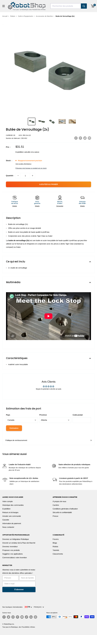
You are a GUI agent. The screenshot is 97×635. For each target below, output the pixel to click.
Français (38, 607)
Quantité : (10, 176)
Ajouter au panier (48, 184)
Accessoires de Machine (44, 16)
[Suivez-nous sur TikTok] (26, 617)
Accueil (4, 16)
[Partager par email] (89, 138)
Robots (12, 16)
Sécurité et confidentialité (62, 512)
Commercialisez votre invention (14, 557)
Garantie (5, 520)
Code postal (78, 415)
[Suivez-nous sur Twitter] (8, 617)
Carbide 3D (10, 135)
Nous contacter (8, 527)
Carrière (56, 505)
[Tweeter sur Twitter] (85, 138)
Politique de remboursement (16, 440)
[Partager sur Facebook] (76, 138)
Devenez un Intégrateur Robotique (15, 539)
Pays (8, 415)
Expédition (6, 509)
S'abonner (19, 589)
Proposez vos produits (11, 550)
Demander (59, 206)
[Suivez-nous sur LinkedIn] (31, 617)
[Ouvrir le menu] (3, 6)
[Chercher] (84, 6)
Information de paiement (11, 523)
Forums (56, 539)
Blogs (55, 543)
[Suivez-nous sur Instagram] (13, 617)
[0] (92, 6)
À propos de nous (59, 501)
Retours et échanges (10, 512)
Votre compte (7, 501)
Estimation (14, 428)
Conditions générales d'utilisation (65, 509)
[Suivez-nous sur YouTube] (22, 617)
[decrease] (18, 175)
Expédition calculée (22, 152)
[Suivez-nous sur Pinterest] (17, 617)
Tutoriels (56, 550)
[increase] (32, 175)
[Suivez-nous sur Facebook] (4, 617)
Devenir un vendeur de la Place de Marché (18, 543)
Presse (55, 516)
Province (43, 415)
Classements (58, 554)
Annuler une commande (11, 516)
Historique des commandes (13, 505)
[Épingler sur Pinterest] (80, 138)
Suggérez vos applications (12, 554)
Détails (14, 206)
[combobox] (65, 6)
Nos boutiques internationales (12, 607)
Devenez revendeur (10, 546)
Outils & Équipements (25, 16)
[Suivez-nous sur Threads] (35, 617)
